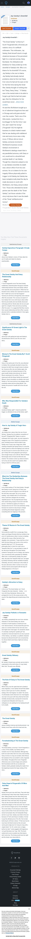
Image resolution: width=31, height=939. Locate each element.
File (3, 33)
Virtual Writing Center (15, 876)
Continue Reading (15, 205)
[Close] (29, 909)
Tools (11, 33)
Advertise (15, 898)
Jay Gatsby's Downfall (19, 16)
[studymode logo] (11, 3)
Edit (7, 33)
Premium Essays (15, 872)
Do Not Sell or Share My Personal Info (15, 936)
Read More (15, 265)
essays (8, 7)
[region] (15, 923)
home (2, 7)
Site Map (15, 905)
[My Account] (29, 3)
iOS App (15, 885)
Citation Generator (15, 883)
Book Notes (15, 881)
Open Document (6, 28)
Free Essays (15, 874)
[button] (2, 2)
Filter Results (24, 33)
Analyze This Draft (20, 28)
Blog (15, 903)
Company (15, 896)
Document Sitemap (15, 870)
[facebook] (12, 859)
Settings (17, 33)
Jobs (12, 900)
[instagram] (19, 859)
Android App (15, 888)
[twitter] (16, 859)
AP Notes (15, 879)
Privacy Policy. (9, 933)
